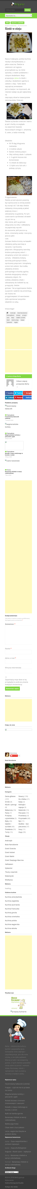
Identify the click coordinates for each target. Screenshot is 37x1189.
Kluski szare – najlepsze (22, 1151)
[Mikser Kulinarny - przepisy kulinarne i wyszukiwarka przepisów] (18, 1009)
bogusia (8, 1151)
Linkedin (11, 397)
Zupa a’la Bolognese (18, 1148)
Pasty (7, 813)
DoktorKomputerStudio (14, 1183)
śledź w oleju (15, 320)
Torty (7, 832)
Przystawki (22, 818)
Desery (9, 470)
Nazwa (8, 648)
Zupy (20, 832)
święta (22, 320)
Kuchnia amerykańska (13, 897)
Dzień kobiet (10, 852)
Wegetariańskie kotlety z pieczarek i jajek (12, 435)
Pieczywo (22, 813)
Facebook (10, 393)
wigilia (16, 322)
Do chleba (22, 799)
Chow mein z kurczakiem (14, 1127)
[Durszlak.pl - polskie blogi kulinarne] (18, 1012)
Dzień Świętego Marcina (14, 860)
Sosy (20, 829)
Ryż (19, 821)
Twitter (20, 393)
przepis (24, 315)
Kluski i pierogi (11, 804)
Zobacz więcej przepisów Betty (22, 384)
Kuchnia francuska (12, 909)
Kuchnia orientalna (12, 916)
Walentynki (9, 876)
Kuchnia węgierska (12, 924)
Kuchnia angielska (12, 901)
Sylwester (9, 322)
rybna (16, 78)
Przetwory (22, 815)
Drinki (7, 802)
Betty (15, 25)
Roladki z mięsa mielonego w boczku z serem (14, 454)
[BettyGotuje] (17, 5)
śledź (8, 320)
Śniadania (8, 829)
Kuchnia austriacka (12, 905)
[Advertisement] (18, 338)
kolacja (18, 315)
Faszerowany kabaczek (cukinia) (12, 417)
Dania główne (10, 315)
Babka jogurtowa (11, 1124)
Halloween (9, 864)
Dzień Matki (9, 856)
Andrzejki (12, 313)
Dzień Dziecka (10, 848)
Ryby (7, 23)
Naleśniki (22, 810)
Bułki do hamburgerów (14, 1113)
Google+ (29, 393)
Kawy (20, 802)
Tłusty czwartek (11, 872)
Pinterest (20, 397)
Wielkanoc (9, 880)
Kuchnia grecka (11, 912)
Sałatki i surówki (17, 23)
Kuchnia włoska (11, 928)
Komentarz (10, 624)
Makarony (9, 810)
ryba (8, 317)
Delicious (29, 397)
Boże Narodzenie (22, 313)
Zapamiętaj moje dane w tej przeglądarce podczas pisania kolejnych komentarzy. (16, 682)
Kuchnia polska (11, 920)
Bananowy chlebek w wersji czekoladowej (13, 472)
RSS (12, 1078)
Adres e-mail (10, 658)
